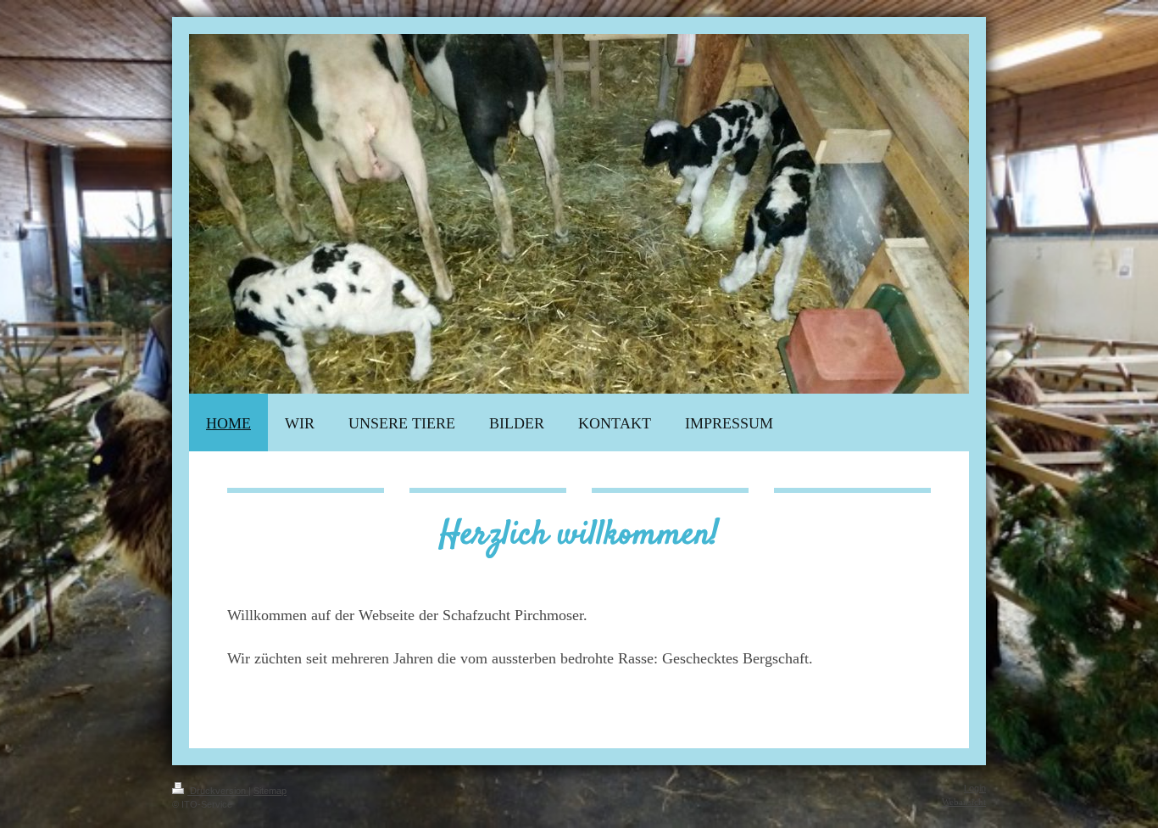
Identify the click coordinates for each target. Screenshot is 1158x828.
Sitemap (270, 791)
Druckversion (217, 791)
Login (975, 788)
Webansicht (964, 802)
